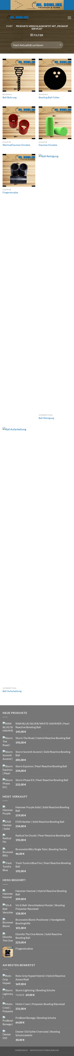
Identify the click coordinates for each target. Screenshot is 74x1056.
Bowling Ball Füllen (49, 97)
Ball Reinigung (46, 418)
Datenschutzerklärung (44, 1050)
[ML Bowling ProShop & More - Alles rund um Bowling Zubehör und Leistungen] (15, 17)
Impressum (21, 1050)
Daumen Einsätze (48, 145)
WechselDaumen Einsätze (16, 145)
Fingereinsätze (10, 192)
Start (9, 26)
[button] (69, 17)
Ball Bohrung (10, 97)
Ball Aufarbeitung (12, 691)
